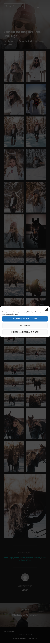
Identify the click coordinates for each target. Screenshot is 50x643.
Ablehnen (25, 325)
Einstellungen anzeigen (25, 332)
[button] (46, 309)
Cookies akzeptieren (25, 319)
